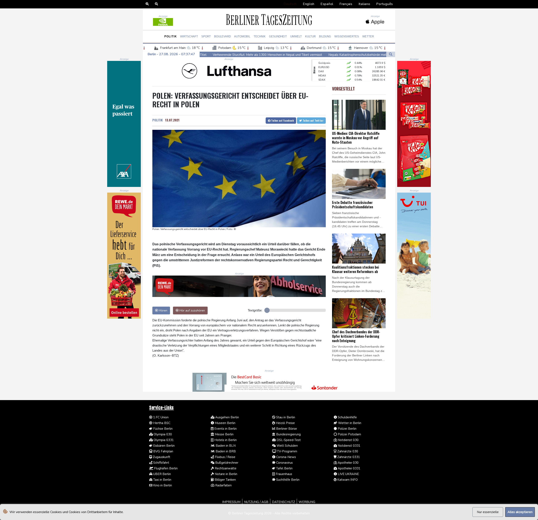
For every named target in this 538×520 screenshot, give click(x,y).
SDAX (321, 71)
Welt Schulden (287, 446)
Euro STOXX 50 (327, 75)
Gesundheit (278, 36)
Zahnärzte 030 (347, 451)
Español (326, 4)
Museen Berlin (224, 423)
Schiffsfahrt (160, 463)
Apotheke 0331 (348, 468)
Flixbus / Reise (224, 457)
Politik (170, 36)
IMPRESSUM (231, 502)
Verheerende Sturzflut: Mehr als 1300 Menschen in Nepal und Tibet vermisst (214, 55)
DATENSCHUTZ (283, 502)
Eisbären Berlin (163, 446)
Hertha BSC (161, 423)
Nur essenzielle (488, 512)
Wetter (368, 36)
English (308, 4)
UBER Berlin (161, 474)
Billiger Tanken (225, 480)
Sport (206, 36)
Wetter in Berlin (349, 423)
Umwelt (296, 36)
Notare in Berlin (225, 474)
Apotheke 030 (348, 463)
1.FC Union (160, 417)
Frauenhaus (283, 474)
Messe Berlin (223, 434)
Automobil (242, 36)
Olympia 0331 (163, 440)
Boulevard (222, 36)
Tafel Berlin (284, 468)
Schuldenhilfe (347, 417)
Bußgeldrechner (226, 463)
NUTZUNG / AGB (256, 502)
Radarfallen (223, 485)
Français (345, 4)
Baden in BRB (225, 451)
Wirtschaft (189, 36)
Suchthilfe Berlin (287, 480)
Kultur (310, 36)
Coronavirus (284, 463)
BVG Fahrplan (162, 451)
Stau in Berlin (285, 417)
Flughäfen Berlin (165, 468)
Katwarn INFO (347, 480)
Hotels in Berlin (225, 440)
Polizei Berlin (346, 429)
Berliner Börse (286, 429)
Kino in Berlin (162, 485)
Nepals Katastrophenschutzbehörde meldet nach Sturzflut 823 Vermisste (327, 55)
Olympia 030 (162, 434)
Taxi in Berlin (161, 480)
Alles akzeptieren (520, 512)
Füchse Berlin (162, 429)
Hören (162, 310)
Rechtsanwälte (225, 468)
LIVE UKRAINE (348, 474)
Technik (260, 36)
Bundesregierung (288, 434)
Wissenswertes (346, 36)
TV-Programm (286, 451)
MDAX (322, 67)
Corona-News (285, 457)
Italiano (364, 4)
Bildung (325, 36)
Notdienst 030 (348, 440)
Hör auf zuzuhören (192, 310)
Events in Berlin (225, 429)
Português (384, 4)
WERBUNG (307, 502)
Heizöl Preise (285, 423)
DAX (321, 63)
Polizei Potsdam (349, 434)
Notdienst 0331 (348, 446)
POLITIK (157, 120)
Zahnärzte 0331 (348, 457)
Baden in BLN (225, 446)
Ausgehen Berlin (226, 417)
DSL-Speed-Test (288, 440)
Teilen (282, 120)
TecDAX (323, 80)
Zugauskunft (161, 457)
